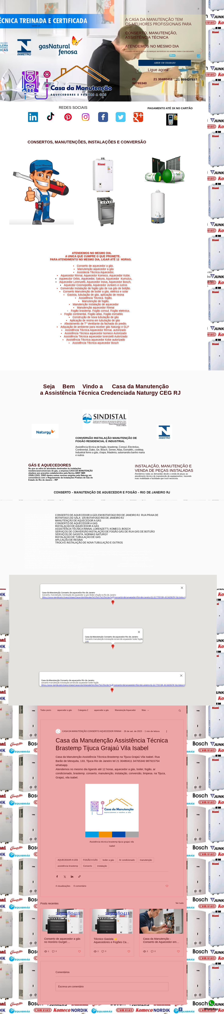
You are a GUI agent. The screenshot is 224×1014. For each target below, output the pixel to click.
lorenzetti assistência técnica (144, 176)
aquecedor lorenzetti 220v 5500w (145, 233)
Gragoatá (185, 339)
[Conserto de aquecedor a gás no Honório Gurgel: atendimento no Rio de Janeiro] (63, 921)
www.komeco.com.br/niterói (136, 412)
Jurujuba (173, 341)
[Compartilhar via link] (79, 876)
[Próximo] (201, 51)
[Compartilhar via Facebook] (57, 876)
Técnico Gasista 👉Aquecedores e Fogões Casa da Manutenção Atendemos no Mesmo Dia (111, 940)
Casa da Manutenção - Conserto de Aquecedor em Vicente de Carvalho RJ (159, 940)
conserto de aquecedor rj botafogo (164, 523)
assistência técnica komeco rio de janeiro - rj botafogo (173, 532)
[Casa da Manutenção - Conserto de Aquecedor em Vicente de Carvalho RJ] (161, 921)
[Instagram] (86, 117)
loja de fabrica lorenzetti (141, 186)
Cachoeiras (178, 337)
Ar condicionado (127, 860)
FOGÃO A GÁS (90, 860)
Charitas (171, 339)
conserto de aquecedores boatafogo (165, 527)
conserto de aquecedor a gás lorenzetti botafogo (170, 537)
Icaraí (197, 339)
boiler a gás (108, 860)
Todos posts (45, 710)
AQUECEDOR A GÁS (68, 860)
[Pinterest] (68, 117)
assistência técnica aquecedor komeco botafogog (171, 539)
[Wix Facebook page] (103, 117)
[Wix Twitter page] (121, 117)
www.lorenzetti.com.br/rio (85, 408)
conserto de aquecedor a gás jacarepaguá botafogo (172, 530)
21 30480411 (162, 79)
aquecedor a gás (64, 710)
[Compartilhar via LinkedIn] (72, 876)
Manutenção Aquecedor (125, 710)
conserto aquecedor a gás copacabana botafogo (170, 525)
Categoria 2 (83, 710)
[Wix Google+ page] (138, 117)
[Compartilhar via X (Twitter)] (64, 876)
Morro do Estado (189, 341)
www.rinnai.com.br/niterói (37, 407)
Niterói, (170, 337)
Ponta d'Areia (180, 343)
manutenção (146, 860)
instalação (102, 866)
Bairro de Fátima (186, 336)
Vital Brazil (194, 347)
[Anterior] (4, 51)
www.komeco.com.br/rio (134, 410)
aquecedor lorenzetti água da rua (145, 228)
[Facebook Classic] (180, 1009)
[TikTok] (50, 117)
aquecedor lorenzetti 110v (142, 225)
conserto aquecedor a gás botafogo (165, 534)
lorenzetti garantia (139, 191)
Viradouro (179, 347)
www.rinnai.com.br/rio (35, 404)
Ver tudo (180, 903)
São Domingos (177, 345)
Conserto (87, 866)
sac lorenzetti (137, 184)
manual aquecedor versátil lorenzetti (147, 230)
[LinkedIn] (33, 117)
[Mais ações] (166, 731)
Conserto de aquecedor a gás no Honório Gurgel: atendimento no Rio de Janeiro (62, 940)
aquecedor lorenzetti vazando (144, 173)
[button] (179, 710)
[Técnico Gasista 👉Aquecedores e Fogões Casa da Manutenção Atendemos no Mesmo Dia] (112, 921)
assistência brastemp (68, 866)
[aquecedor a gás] (103, 97)
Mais (144, 710)
